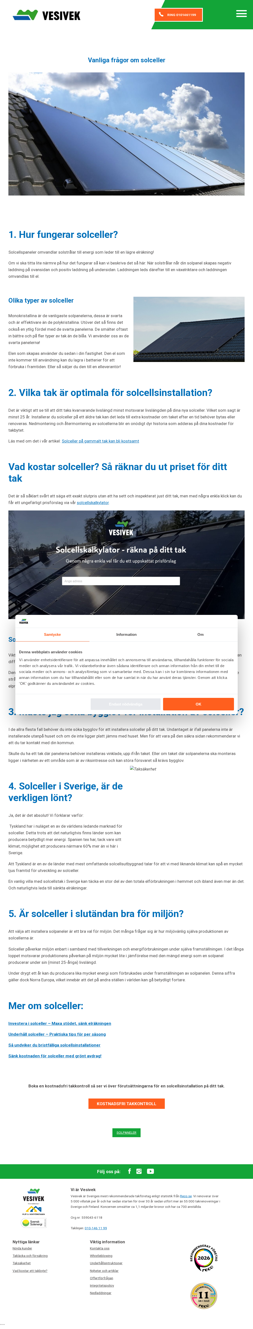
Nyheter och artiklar (104, 1271)
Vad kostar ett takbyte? (30, 1271)
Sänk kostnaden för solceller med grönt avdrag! (55, 1055)
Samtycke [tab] (52, 634)
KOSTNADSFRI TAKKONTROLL (126, 1103)
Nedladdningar (100, 1293)
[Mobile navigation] (241, 14)
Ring (181, 15)
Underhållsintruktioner (106, 1263)
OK (198, 704)
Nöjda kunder (22, 1248)
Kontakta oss (99, 1248)
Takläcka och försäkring (30, 1256)
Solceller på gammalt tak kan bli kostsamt (100, 441)
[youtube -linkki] (150, 1171)
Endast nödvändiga (125, 704)
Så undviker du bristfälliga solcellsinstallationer (54, 1045)
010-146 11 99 (96, 1228)
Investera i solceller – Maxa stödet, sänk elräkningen (59, 1023)
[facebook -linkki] (129, 1171)
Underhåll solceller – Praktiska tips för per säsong (57, 1034)
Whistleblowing (101, 1256)
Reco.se (186, 1196)
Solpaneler (126, 1132)
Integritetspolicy (102, 1285)
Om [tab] (200, 634)
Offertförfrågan (101, 1278)
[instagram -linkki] (139, 1171)
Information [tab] (126, 634)
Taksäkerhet (22, 1263)
